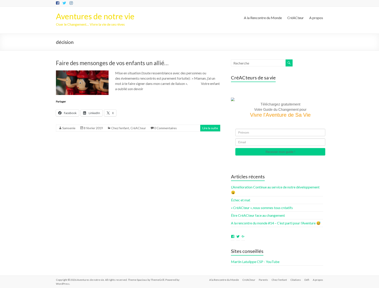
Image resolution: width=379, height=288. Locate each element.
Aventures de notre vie (95, 16)
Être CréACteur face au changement (258, 215)
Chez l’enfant (279, 279)
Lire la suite (210, 128)
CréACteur (295, 18)
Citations (295, 279)
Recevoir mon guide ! (280, 152)
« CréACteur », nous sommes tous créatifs (262, 208)
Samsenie (68, 128)
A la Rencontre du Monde (263, 18)
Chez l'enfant (120, 128)
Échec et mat (240, 200)
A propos (316, 18)
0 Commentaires (165, 128)
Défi (306, 279)
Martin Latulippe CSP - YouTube (255, 261)
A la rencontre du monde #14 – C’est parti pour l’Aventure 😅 (276, 223)
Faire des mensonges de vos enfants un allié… (112, 62)
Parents (263, 279)
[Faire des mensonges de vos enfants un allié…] (82, 72)
